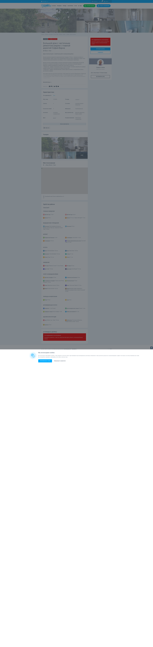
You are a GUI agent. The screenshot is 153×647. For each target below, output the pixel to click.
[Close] (151, 348)
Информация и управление (60, 360)
